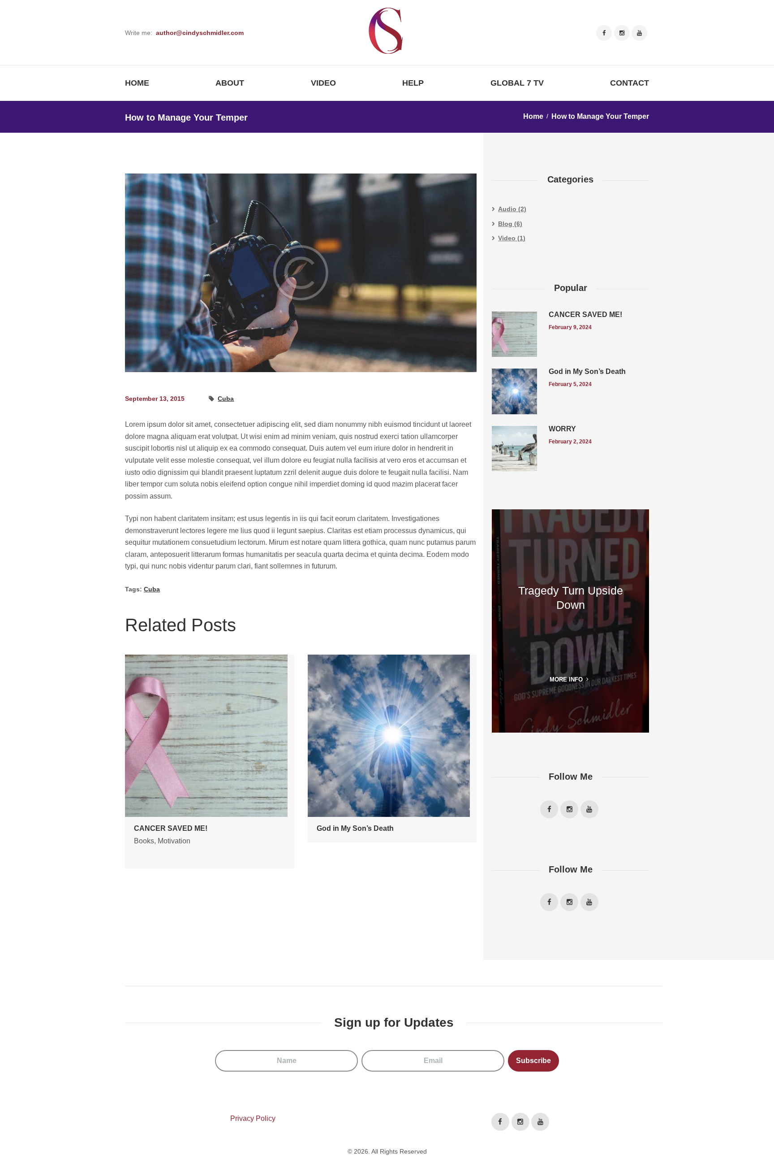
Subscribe (533, 1060)
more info (566, 679)
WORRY (562, 429)
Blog (505, 223)
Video (507, 238)
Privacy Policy (252, 1118)
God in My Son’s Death (355, 828)
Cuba (226, 398)
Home (533, 116)
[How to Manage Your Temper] (301, 273)
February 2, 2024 (570, 441)
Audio (507, 209)
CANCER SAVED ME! (170, 828)
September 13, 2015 (155, 398)
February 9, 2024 (570, 327)
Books (144, 841)
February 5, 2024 (570, 384)
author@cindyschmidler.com (200, 32)
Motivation (174, 841)
